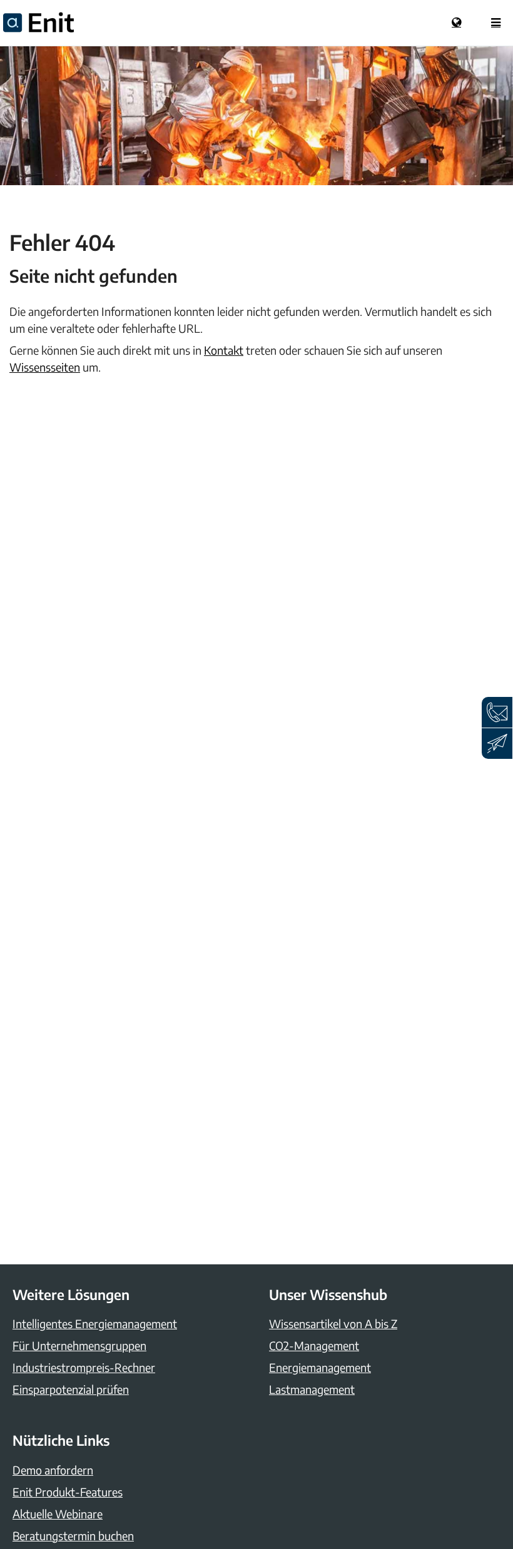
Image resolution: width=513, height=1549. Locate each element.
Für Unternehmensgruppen (79, 1345)
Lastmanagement (312, 1389)
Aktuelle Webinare (58, 1513)
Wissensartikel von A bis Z (333, 1323)
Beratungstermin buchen (73, 1535)
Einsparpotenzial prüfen (71, 1389)
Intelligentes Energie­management (95, 1323)
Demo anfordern (53, 1470)
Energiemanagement (320, 1367)
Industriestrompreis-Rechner (84, 1367)
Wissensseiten (44, 367)
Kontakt (223, 350)
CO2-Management (314, 1345)
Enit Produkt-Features (68, 1492)
